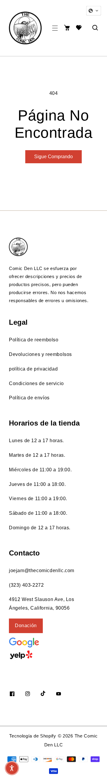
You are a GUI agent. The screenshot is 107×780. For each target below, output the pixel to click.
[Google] (38, 642)
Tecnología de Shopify (32, 735)
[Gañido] (37, 654)
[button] (55, 28)
